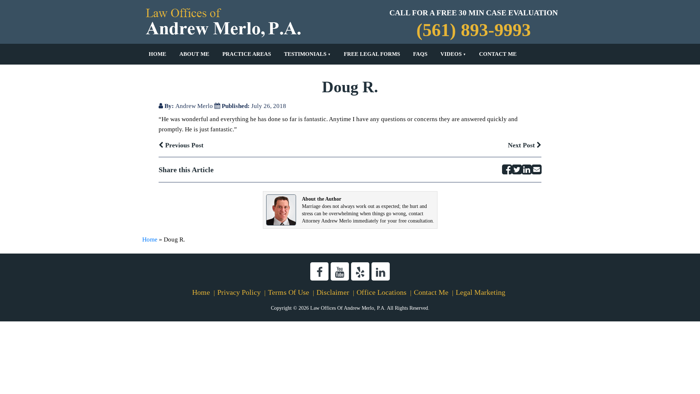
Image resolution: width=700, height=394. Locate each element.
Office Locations (382, 292)
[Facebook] (507, 169)
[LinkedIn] (527, 169)
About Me (194, 54)
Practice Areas (246, 54)
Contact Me (498, 54)
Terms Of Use (288, 292)
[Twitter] (517, 169)
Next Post (522, 145)
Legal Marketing (480, 292)
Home (157, 54)
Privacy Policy (239, 292)
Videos (451, 54)
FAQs (420, 54)
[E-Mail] (536, 169)
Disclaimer (332, 292)
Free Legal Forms (372, 54)
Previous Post (183, 145)
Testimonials (305, 54)
